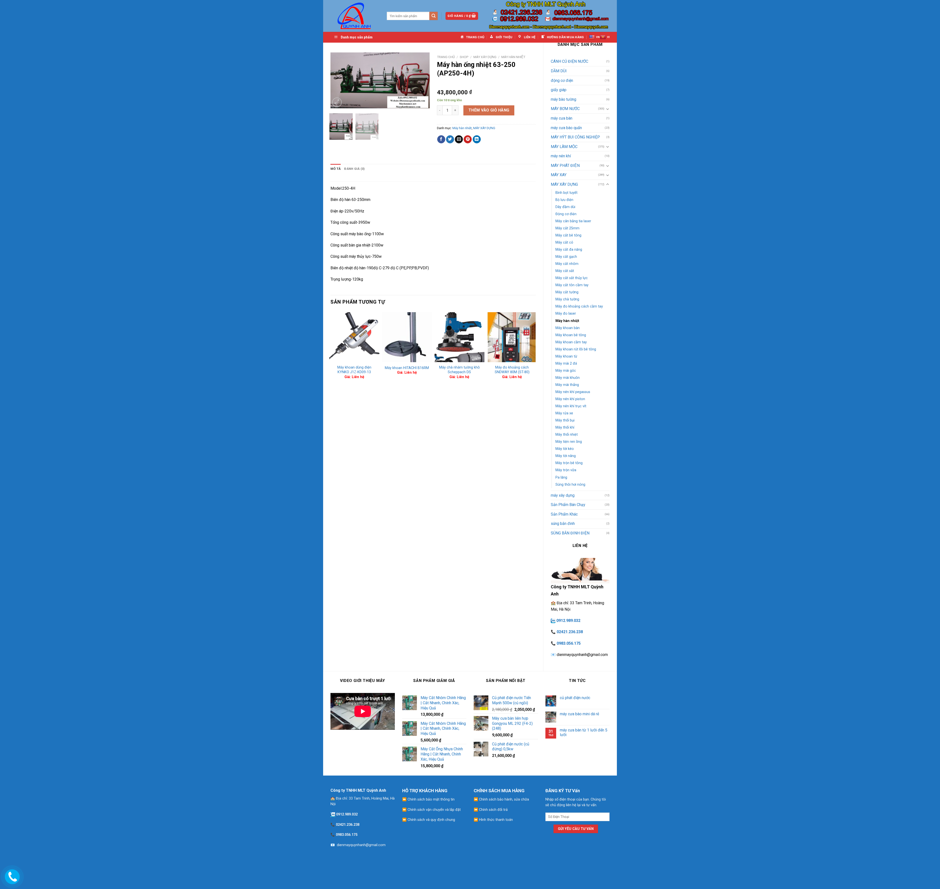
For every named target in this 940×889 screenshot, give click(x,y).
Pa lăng (561, 477)
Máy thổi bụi (565, 420)
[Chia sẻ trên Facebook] (441, 139)
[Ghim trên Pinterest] (468, 139)
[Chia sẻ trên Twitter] (450, 139)
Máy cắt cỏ (564, 242)
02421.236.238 (570, 632)
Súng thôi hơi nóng (570, 484)
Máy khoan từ (566, 356)
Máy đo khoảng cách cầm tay (579, 306)
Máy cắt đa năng (568, 249)
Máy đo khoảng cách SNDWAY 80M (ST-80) (512, 369)
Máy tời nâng (565, 456)
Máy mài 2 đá (566, 363)
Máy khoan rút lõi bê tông (575, 349)
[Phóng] (337, 102)
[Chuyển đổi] (608, 109)
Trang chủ (446, 57)
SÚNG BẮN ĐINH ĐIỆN (570, 533)
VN (598, 37)
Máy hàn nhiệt (567, 321)
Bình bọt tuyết (566, 193)
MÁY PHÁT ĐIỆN (565, 165)
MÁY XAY (558, 175)
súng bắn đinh (563, 523)
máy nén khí (561, 156)
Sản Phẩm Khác (564, 514)
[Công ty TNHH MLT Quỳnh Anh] (354, 16)
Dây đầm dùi (565, 207)
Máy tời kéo (564, 449)
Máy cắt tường (566, 292)
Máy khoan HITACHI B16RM (407, 368)
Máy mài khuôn (567, 378)
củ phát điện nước (575, 697)
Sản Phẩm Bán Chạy (568, 504)
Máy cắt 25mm (567, 228)
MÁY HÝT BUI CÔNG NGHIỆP (575, 137)
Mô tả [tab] (335, 169)
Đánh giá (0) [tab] (354, 169)
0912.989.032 (568, 620)
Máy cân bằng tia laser (573, 221)
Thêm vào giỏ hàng (489, 110)
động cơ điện (562, 80)
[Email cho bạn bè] (459, 139)
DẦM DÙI (559, 71)
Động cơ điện (565, 214)
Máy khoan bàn (567, 328)
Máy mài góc (565, 371)
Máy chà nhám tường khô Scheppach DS (459, 369)
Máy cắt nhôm (566, 264)
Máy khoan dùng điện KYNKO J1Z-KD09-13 (354, 369)
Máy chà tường (567, 299)
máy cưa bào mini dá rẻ (579, 714)
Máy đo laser (565, 313)
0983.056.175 (569, 643)
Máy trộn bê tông (569, 463)
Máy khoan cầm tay (571, 342)
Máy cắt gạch (566, 257)
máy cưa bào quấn (566, 127)
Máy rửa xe (564, 413)
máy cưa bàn (561, 118)
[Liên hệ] (11, 875)
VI (608, 37)
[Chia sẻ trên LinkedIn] (477, 139)
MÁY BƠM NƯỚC (565, 108)
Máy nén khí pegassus (572, 392)
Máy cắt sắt (564, 271)
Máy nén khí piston (570, 399)
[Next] (421, 80)
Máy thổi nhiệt (566, 434)
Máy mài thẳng (567, 385)
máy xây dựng (563, 495)
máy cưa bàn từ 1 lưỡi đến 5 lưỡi (583, 732)
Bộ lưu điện (564, 200)
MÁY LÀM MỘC (564, 146)
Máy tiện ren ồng (568, 442)
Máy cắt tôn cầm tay (571, 285)
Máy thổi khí (564, 427)
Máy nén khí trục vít (570, 406)
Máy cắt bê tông (568, 235)
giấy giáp (558, 89)
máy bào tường (563, 99)
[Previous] (338, 80)
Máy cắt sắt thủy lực (571, 278)
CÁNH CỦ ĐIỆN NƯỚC (569, 61)
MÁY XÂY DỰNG (564, 184)
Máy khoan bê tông (570, 335)
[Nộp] (433, 16)
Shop (464, 57)
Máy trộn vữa (565, 470)
